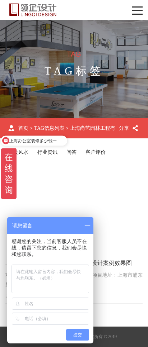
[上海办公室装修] (32, 10)
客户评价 (95, 152)
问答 (71, 152)
